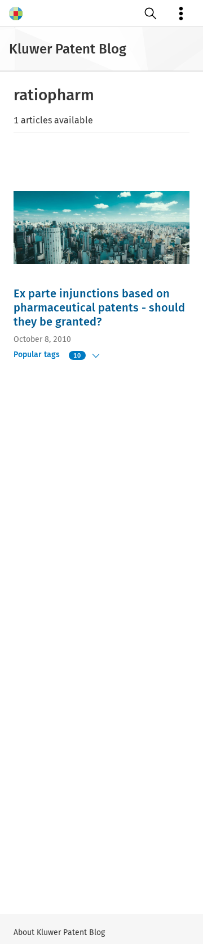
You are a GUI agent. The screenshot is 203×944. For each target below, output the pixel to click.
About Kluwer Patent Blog (59, 932)
